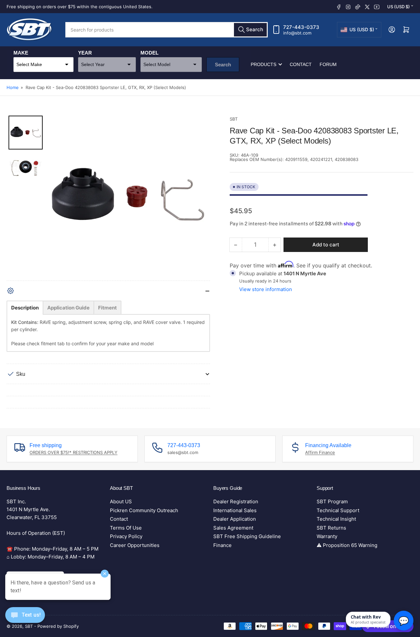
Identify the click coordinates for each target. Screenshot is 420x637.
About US (121, 501)
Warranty (327, 536)
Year (85, 53)
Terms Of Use (126, 528)
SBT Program (332, 501)
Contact (301, 64)
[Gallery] (108, 198)
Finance (222, 545)
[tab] (25, 308)
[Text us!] (25, 620)
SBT (234, 119)
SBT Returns (331, 528)
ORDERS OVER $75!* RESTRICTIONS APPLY (73, 452)
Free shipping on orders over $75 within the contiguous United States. (80, 6)
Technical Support (338, 510)
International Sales (235, 510)
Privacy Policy (126, 536)
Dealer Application (234, 519)
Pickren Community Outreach (144, 510)
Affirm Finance (320, 452)
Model (149, 53)
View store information (265, 289)
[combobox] (166, 29)
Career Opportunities (134, 545)
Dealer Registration (235, 501)
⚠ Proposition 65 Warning (347, 545)
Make (20, 53)
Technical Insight (336, 519)
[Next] (200, 198)
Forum (328, 64)
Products (263, 64)
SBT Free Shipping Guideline (247, 536)
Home (13, 87)
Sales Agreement (233, 528)
